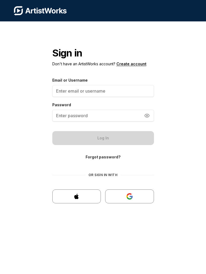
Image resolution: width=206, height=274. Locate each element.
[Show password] (147, 115)
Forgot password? (103, 157)
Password (61, 104)
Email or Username (70, 80)
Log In (103, 138)
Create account (131, 64)
